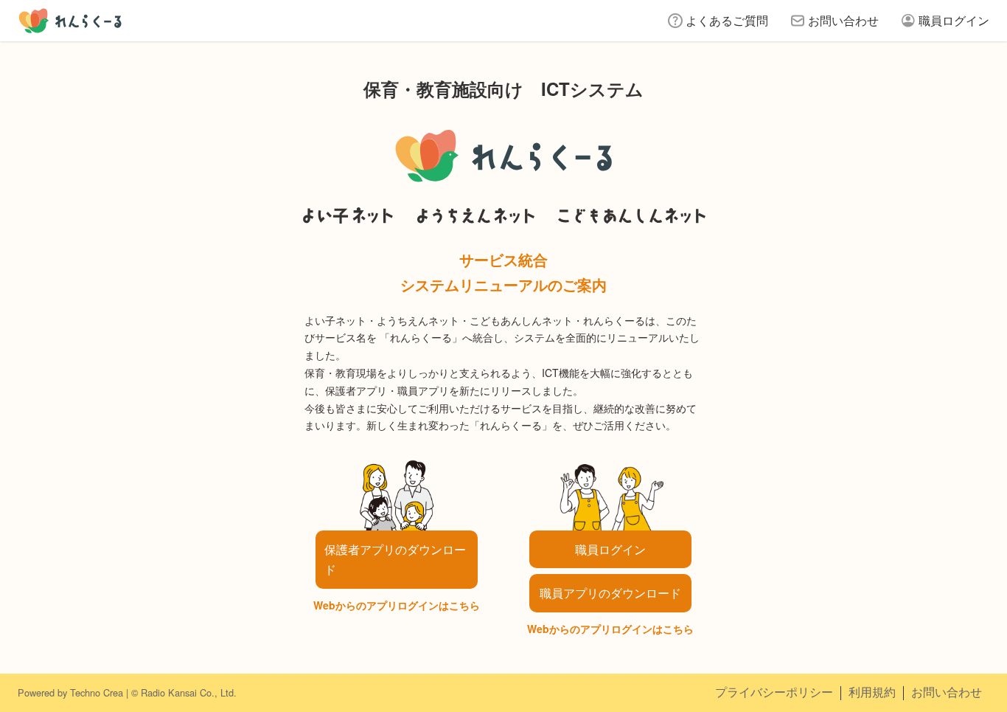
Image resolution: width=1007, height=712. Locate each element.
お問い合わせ (843, 20)
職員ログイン (954, 20)
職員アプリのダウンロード (610, 592)
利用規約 (872, 691)
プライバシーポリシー (774, 691)
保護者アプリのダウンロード (395, 559)
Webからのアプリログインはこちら (396, 605)
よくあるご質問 (727, 20)
